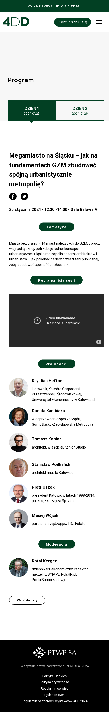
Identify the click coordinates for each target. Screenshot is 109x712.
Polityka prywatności (55, 682)
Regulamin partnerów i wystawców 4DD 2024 (54, 701)
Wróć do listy (27, 600)
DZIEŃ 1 (32, 111)
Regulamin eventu (54, 695)
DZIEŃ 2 (80, 111)
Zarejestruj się (72, 22)
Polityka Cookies (54, 676)
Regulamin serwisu (54, 688)
